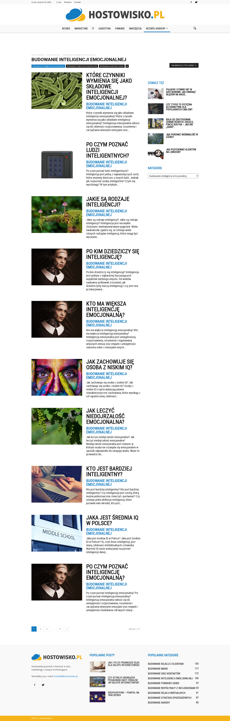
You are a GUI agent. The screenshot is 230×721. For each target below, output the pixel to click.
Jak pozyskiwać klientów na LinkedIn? (181, 151)
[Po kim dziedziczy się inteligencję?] (56, 267)
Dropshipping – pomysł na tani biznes (123, 694)
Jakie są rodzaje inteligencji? (107, 202)
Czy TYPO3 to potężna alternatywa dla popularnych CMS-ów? (179, 107)
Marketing (81, 28)
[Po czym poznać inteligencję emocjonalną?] (56, 582)
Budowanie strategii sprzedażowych (169, 697)
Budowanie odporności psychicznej (82, 66)
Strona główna (37, 54)
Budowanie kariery (159, 702)
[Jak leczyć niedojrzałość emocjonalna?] (56, 426)
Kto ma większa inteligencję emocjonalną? (106, 309)
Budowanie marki (158, 668)
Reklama (67, 2)
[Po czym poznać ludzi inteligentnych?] (56, 160)
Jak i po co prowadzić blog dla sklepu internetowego (123, 664)
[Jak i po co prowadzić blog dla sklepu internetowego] (97, 666)
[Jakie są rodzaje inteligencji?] (56, 214)
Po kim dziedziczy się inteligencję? (112, 254)
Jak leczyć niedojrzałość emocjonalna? (105, 416)
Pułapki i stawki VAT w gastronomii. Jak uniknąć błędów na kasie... (181, 92)
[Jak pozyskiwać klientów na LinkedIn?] (156, 153)
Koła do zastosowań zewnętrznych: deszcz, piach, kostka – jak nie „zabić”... (180, 123)
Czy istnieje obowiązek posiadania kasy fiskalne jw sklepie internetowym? (123, 680)
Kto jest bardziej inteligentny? (109, 471)
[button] (195, 28)
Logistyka (105, 28)
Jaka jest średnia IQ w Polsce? (112, 520)
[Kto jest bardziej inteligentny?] (56, 484)
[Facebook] (191, 2)
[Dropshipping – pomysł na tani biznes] (97, 696)
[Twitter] (196, 2)
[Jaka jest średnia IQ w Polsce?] (56, 533)
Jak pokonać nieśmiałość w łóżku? (182, 136)
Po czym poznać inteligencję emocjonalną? (107, 572)
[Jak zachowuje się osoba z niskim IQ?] (56, 377)
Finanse (120, 28)
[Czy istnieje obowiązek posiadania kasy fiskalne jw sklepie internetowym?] (97, 681)
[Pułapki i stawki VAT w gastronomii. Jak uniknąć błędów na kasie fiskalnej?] (156, 93)
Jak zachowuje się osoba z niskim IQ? (110, 364)
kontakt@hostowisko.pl (66, 676)
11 (60, 629)
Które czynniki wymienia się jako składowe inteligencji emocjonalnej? (109, 86)
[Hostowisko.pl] (115, 14)
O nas (58, 2)
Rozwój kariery (155, 28)
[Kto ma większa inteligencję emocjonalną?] (56, 319)
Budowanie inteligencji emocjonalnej (48, 66)
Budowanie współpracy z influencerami (171, 688)
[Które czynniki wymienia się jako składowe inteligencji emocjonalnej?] (56, 90)
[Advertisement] (115, 43)
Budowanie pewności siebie (111, 66)
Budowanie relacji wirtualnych (166, 692)
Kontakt (77, 2)
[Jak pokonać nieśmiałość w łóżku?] (156, 138)
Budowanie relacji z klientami (166, 663)
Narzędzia (135, 28)
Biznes (66, 28)
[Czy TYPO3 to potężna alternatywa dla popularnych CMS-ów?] (156, 108)
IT (93, 28)
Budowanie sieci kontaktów (164, 673)
